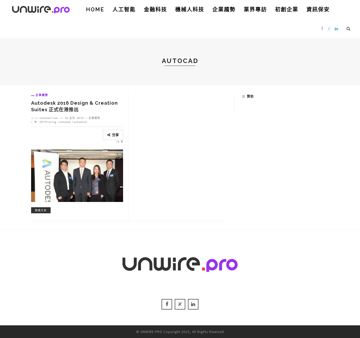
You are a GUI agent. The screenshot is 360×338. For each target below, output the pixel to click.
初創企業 (286, 9)
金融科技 (155, 9)
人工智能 (124, 9)
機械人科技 (189, 9)
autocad (65, 121)
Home (95, 9)
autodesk (80, 121)
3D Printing (48, 121)
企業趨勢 (224, 9)
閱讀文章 (41, 210)
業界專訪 (255, 9)
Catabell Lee (49, 117)
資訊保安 (318, 9)
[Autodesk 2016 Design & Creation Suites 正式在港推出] (77, 174)
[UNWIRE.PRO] (40, 8)
